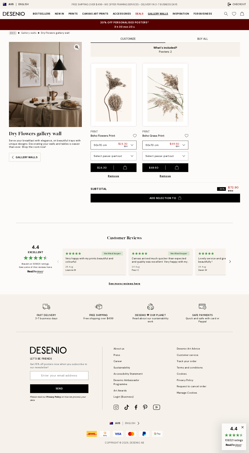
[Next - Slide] (230, 262)
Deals (139, 13)
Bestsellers (41, 13)
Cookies (182, 373)
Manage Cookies (187, 392)
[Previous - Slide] (58, 262)
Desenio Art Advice (188, 348)
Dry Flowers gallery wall (55, 32)
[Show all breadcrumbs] (13, 33)
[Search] (226, 14)
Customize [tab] (128, 39)
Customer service (188, 355)
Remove (113, 176)
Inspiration (181, 13)
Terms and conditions (190, 367)
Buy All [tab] (202, 39)
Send (59, 388)
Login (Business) (124, 396)
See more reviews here (124, 283)
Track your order (187, 361)
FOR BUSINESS (203, 13)
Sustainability (122, 367)
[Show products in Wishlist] (234, 13)
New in (59, 13)
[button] (234, 436)
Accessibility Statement (128, 373)
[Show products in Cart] (242, 13)
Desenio (135, 442)
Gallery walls (158, 13)
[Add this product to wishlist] (135, 135)
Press (117, 355)
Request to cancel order (192, 386)
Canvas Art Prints (95, 13)
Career (118, 361)
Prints (73, 13)
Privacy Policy (53, 396)
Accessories (122, 13)
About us (119, 348)
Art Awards (120, 390)
